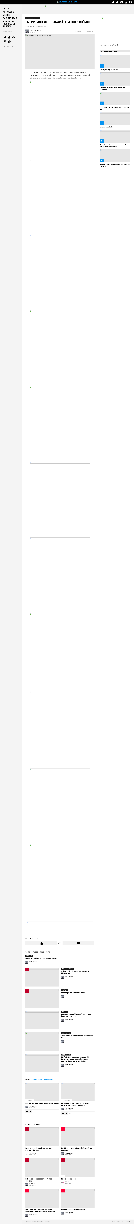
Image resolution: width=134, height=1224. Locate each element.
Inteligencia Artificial (42, 1080)
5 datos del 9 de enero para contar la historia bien (75, 972)
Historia (71, 968)
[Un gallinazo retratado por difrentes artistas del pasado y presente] (78, 1092)
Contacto (128, 1221)
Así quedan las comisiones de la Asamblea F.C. (77, 1036)
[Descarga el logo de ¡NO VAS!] (115, 61)
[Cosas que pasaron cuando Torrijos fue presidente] (115, 79)
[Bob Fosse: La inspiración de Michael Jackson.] (42, 1167)
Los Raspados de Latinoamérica (73, 1209)
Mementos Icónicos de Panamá (9, 24)
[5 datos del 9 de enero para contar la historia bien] (42, 977)
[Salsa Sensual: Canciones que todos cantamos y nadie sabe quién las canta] (42, 1198)
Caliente (63, 1129)
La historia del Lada (68, 1179)
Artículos (8, 11)
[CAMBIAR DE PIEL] (108, 2)
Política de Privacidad (118, 1221)
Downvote (78, 943)
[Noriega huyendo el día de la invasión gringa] (42, 1092)
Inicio (6, 8)
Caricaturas (10, 18)
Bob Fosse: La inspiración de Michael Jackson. (38, 1180)
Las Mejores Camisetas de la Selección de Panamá (76, 1149)
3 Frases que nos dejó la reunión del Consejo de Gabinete (115, 165)
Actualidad (29, 955)
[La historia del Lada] (78, 1167)
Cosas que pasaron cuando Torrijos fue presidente (112, 88)
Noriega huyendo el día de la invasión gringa (42, 1103)
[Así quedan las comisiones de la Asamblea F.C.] (42, 1041)
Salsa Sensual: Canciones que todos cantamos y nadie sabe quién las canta (40, 1210)
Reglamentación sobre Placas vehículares (41, 958)
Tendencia (27, 969)
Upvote (41, 943)
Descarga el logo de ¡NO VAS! (109, 70)
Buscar (17, 32)
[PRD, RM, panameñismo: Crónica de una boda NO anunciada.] (42, 1020)
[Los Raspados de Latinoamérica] (78, 1198)
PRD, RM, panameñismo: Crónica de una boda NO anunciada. (76, 1015)
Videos (6, 15)
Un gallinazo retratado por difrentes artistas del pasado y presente (75, 1104)
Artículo (64, 968)
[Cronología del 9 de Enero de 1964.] (42, 998)
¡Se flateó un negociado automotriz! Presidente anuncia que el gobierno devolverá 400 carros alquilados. (75, 1059)
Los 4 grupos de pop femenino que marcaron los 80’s (38, 1149)
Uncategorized (66, 1033)
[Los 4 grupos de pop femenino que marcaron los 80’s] (42, 1136)
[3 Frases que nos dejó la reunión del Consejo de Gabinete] (115, 155)
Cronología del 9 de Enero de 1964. (74, 993)
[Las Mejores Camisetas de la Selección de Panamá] (78, 1136)
